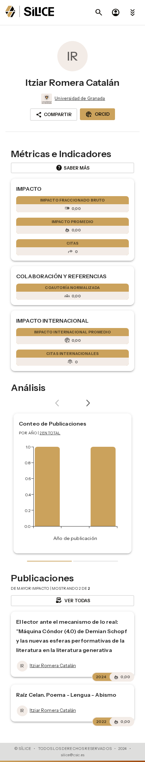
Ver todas (72, 600)
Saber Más (73, 168)
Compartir (53, 115)
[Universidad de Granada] (45, 99)
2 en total (50, 433)
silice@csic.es (72, 755)
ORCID (97, 114)
